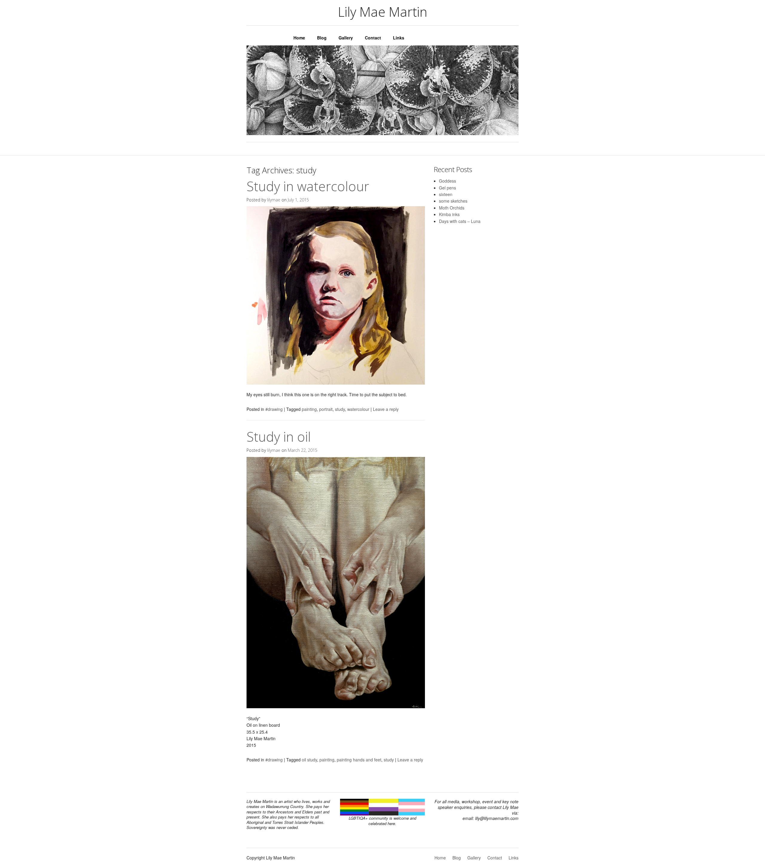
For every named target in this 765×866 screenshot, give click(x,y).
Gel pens (447, 188)
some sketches (453, 201)
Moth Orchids (451, 208)
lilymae (273, 200)
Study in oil (279, 437)
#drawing (274, 409)
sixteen (445, 194)
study (340, 409)
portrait (326, 409)
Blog (322, 38)
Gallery (346, 38)
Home (299, 38)
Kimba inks (449, 214)
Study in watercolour (308, 186)
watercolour (358, 409)
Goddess (447, 181)
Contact (373, 38)
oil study (309, 760)
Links (398, 38)
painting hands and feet (359, 760)
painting (309, 409)
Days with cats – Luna (460, 221)
